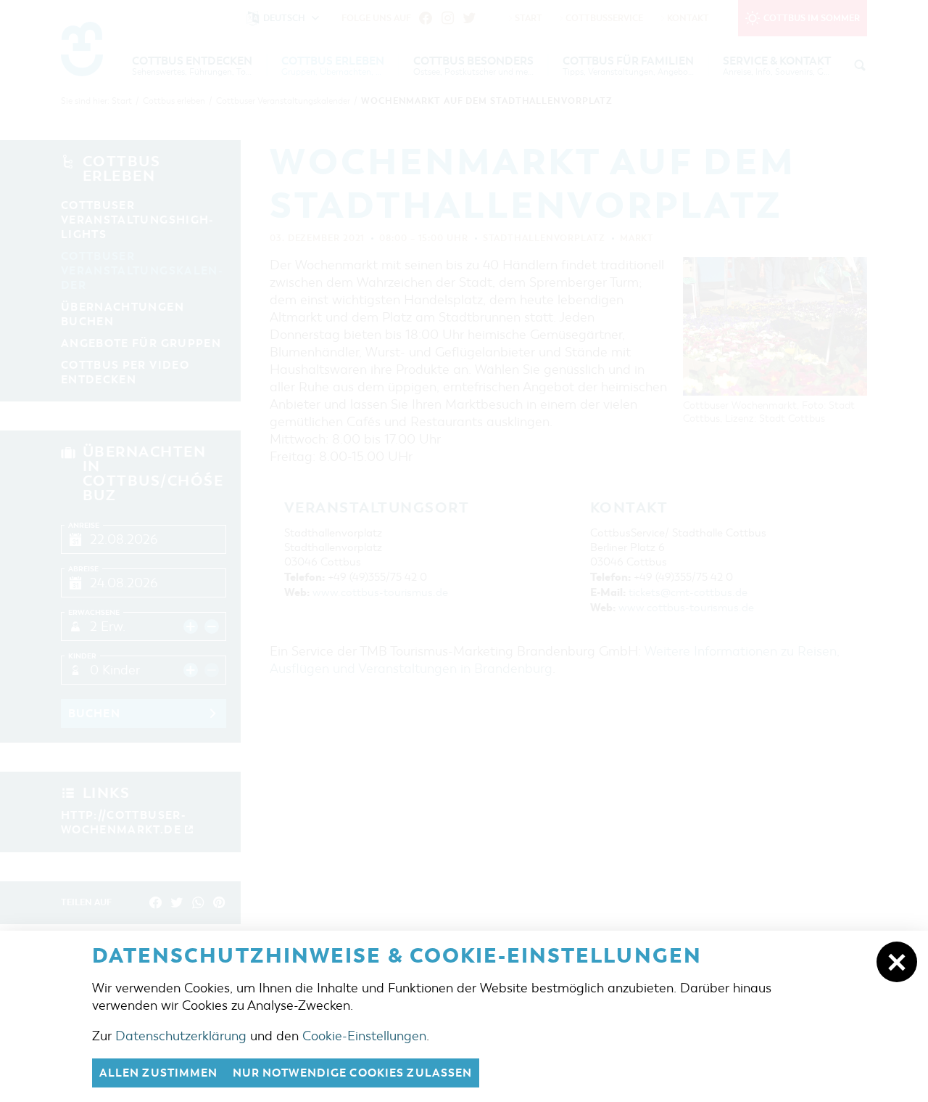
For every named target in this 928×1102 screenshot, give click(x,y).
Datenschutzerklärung (180, 1036)
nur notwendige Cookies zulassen (353, 1073)
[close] (897, 962)
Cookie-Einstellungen (364, 1036)
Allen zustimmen (158, 1073)
